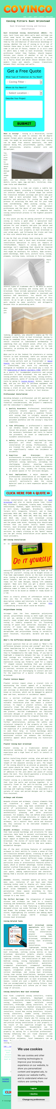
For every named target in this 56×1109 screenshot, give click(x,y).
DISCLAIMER (49, 17)
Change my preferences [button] (33, 1099)
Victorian (41, 182)
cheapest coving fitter (14, 337)
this (50, 603)
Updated (5, 1081)
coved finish (9, 230)
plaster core (40, 147)
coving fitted (10, 58)
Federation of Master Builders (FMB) (24, 370)
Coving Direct (27, 381)
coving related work (19, 979)
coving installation (13, 400)
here (5, 1040)
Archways (48, 858)
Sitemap (5, 1079)
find (11, 996)
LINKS (30, 17)
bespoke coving (11, 967)
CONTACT (41, 17)
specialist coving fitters (39, 291)
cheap (49, 339)
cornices (30, 256)
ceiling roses (18, 256)
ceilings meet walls (33, 138)
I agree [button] (33, 1088)
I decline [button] (34, 1094)
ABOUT (35, 17)
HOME (24, 17)
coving (33, 44)
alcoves (48, 886)
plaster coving (27, 758)
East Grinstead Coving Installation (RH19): (26, 33)
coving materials (28, 462)
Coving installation (13, 500)
